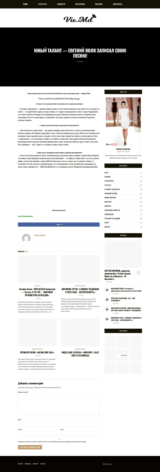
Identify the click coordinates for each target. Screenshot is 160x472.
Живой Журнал (80, 286)
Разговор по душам (112, 218)
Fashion (107, 177)
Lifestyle (42, 4)
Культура (108, 202)
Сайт (62, 429)
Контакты (117, 4)
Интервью (80, 4)
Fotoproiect (109, 181)
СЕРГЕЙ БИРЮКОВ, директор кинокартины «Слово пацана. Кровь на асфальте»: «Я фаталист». (117, 275)
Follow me (123, 355)
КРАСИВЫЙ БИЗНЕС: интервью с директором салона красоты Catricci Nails (126, 289)
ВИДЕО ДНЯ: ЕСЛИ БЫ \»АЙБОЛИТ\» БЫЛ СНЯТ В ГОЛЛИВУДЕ (80, 354)
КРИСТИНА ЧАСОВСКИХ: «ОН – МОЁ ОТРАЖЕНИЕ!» (123, 299)
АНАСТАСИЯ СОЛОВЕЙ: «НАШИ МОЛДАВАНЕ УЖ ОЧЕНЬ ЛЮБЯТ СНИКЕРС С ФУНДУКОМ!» (126, 309)
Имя (20, 419)
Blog (106, 172)
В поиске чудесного (112, 189)
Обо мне (99, 4)
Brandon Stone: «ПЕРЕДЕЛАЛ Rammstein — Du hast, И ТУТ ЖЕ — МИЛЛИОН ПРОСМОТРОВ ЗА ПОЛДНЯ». (37, 292)
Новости (61, 4)
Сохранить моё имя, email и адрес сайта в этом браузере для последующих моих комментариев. (52, 441)
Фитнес (107, 227)
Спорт (106, 222)
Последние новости (112, 210)
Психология (109, 214)
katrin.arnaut (39, 235)
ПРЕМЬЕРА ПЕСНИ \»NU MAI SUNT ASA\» (37, 352)
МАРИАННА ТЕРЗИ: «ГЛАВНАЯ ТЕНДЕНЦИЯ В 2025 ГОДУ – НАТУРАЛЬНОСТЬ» (80, 290)
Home (25, 4)
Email (20, 429)
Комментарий (23, 392)
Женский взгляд (110, 193)
